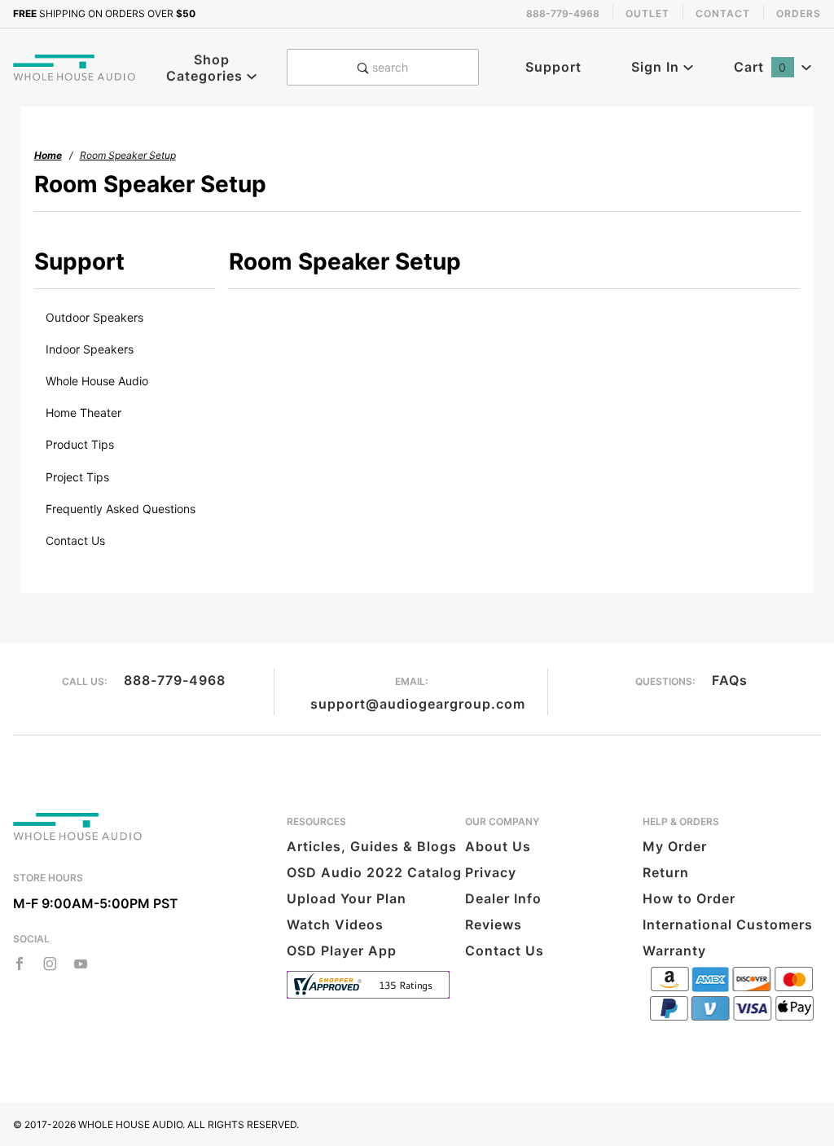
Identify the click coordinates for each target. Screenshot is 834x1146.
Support (553, 67)
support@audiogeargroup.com (417, 704)
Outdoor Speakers (94, 317)
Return (666, 872)
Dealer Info (503, 898)
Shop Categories (206, 67)
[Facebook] (19, 963)
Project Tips (77, 477)
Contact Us (75, 540)
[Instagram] (50, 963)
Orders (798, 13)
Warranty (674, 950)
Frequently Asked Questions (120, 509)
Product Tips (80, 444)
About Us (498, 846)
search (388, 67)
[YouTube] (81, 963)
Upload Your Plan (346, 898)
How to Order (689, 898)
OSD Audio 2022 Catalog (374, 872)
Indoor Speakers (90, 349)
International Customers (728, 924)
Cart (760, 67)
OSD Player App (342, 950)
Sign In (657, 67)
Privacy (490, 872)
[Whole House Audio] (75, 66)
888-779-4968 (175, 680)
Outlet (647, 13)
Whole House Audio (97, 381)
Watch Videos (335, 924)
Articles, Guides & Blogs (372, 846)
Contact (723, 13)
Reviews (493, 924)
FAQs (730, 680)
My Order (675, 846)
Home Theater (83, 412)
